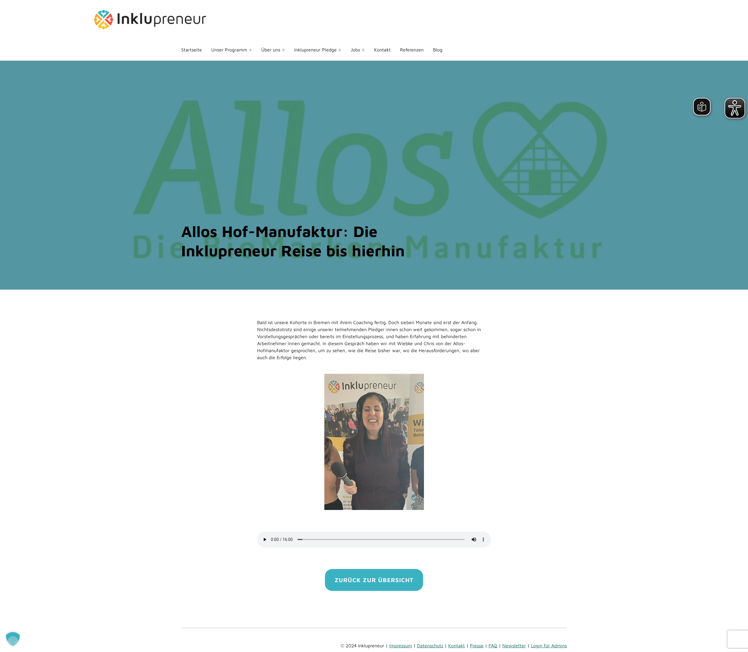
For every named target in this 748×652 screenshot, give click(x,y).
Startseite (191, 49)
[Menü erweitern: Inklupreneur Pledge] (339, 50)
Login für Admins (549, 645)
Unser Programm (229, 49)
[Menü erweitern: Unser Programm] (250, 50)
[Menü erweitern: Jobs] (363, 50)
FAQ (493, 645)
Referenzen (412, 49)
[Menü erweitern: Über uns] (283, 50)
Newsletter (514, 645)
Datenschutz (430, 645)
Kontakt (382, 49)
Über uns (270, 49)
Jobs (355, 49)
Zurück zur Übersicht (374, 579)
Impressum (400, 645)
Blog (437, 49)
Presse (477, 645)
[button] (13, 639)
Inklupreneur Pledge (315, 49)
